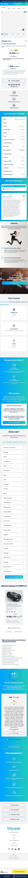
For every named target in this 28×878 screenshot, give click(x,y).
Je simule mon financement (14, 422)
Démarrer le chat (15, 819)
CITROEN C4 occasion (6, 651)
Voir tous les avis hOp (14, 746)
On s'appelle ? (14, 283)
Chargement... (13, 68)
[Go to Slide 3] (14, 34)
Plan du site (14, 845)
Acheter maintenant (20, 871)
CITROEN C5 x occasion (7, 646)
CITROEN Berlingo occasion (8, 662)
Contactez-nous (17, 4)
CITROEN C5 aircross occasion (8, 649)
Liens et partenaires (14, 840)
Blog (14, 837)
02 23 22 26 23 (18, 3)
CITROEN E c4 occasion (7, 654)
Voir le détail (13, 56)
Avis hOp (14, 843)
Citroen (19, 8)
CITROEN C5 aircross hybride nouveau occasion (12, 657)
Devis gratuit (7, 876)
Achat (14, 8)
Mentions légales (13, 855)
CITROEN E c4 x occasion (7, 653)
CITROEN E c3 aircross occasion (9, 645)
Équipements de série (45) (9, 188)
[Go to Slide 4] (20, 34)
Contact (14, 835)
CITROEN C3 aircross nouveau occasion (10, 659)
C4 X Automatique (17, 631)
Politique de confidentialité (13, 857)
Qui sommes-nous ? (14, 832)
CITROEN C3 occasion (6, 648)
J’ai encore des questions (15, 577)
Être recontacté (15, 809)
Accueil (9, 8)
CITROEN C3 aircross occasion (8, 656)
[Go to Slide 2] (9, 34)
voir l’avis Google (15, 733)
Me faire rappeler (15, 80)
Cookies (13, 854)
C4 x (24, 8)
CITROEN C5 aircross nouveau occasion (10, 664)
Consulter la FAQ (15, 814)
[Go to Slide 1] (4, 34)
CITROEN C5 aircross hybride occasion (10, 660)
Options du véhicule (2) (9, 186)
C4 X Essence (9, 631)
